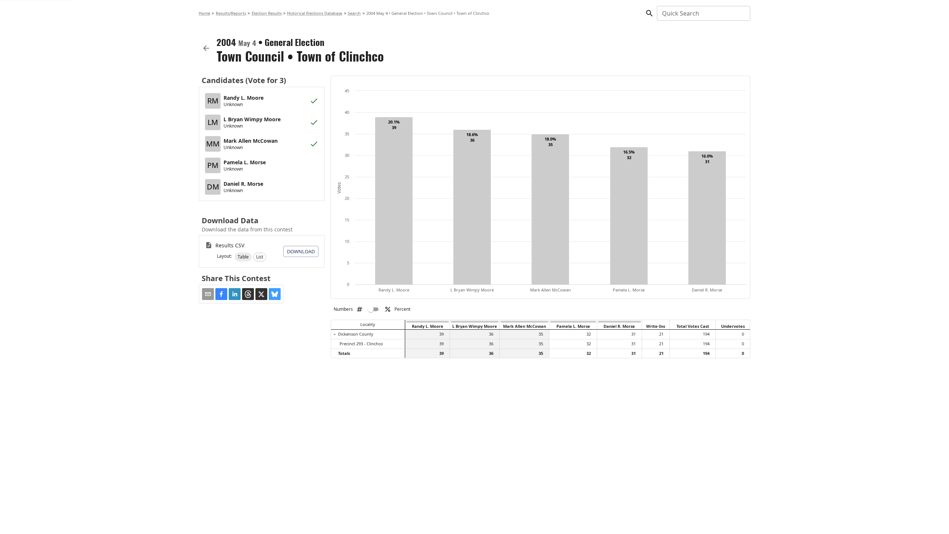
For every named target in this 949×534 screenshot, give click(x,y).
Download (301, 251)
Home (204, 13)
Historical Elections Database (314, 13)
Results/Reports (231, 13)
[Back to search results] (206, 48)
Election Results (267, 13)
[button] (243, 257)
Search (354, 13)
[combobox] (703, 13)
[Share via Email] (208, 294)
